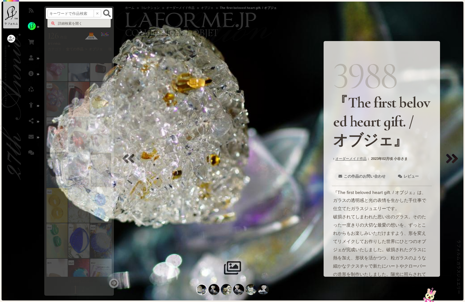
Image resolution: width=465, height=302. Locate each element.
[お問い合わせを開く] (31, 140)
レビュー (410, 176)
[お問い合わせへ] (430, 295)
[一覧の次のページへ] (114, 283)
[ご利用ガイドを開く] (31, 77)
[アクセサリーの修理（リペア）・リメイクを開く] (31, 93)
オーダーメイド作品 (350, 158)
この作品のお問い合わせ (365, 176)
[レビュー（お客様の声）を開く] (31, 156)
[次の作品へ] (453, 162)
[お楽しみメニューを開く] (31, 109)
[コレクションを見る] (31, 30)
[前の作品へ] (130, 162)
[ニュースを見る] (31, 14)
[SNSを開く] (31, 125)
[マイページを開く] (31, 61)
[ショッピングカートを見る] (31, 46)
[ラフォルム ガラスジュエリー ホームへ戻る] (11, 14)
